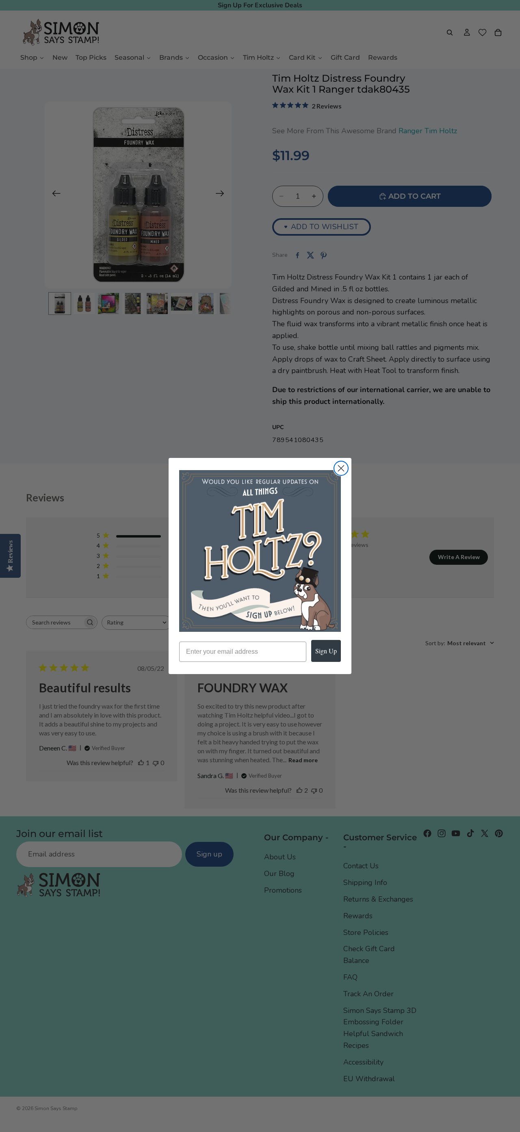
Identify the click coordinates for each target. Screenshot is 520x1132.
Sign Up (326, 650)
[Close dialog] (341, 468)
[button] (260, 551)
